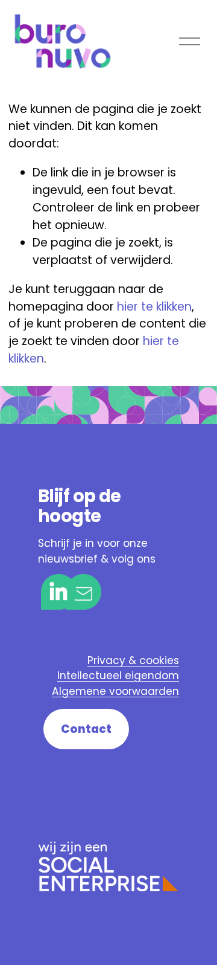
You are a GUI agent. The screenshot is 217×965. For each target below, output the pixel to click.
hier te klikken (154, 307)
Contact (86, 729)
